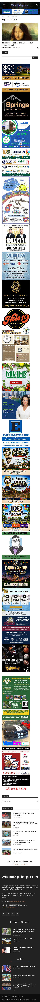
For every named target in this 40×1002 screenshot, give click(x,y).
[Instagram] (8, 914)
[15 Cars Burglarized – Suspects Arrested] (6, 950)
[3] (16, 91)
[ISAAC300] (16, 147)
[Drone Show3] (16, 587)
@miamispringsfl (20, 864)
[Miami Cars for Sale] (16, 746)
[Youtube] (17, 914)
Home (3, 16)
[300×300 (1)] (16, 643)
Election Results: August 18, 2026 (24, 966)
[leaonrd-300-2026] (16, 251)
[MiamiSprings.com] (20, 5)
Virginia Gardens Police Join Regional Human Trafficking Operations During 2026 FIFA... (25, 824)
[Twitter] (13, 914)
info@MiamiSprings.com (17, 901)
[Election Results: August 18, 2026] (6, 968)
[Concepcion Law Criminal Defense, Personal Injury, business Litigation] (16, 307)
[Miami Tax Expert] (16, 559)
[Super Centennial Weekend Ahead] (6, 941)
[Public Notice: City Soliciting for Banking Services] (6, 833)
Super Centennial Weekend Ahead (24, 939)
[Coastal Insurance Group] (16, 615)
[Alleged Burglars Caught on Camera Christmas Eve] (6, 815)
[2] (16, 531)
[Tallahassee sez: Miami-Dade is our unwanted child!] (20, 32)
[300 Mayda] (16, 418)
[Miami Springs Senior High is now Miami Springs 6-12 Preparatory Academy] (6, 986)
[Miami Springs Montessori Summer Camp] (16, 223)
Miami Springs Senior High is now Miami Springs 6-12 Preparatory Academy (24, 986)
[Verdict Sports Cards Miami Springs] (16, 671)
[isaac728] (20, 13)
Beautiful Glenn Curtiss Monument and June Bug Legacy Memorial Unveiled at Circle (24, 931)
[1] (16, 175)
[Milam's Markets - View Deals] (16, 390)
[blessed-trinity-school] (16, 790)
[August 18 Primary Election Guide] (6, 977)
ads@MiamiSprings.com (9, 907)
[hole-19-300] (16, 334)
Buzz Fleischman (6, 47)
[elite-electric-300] (16, 446)
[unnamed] (16, 719)
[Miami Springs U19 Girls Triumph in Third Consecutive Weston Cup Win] (6, 842)
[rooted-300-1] (16, 362)
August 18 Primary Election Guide (24, 975)
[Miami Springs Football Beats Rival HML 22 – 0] (6, 851)
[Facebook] (3, 914)
